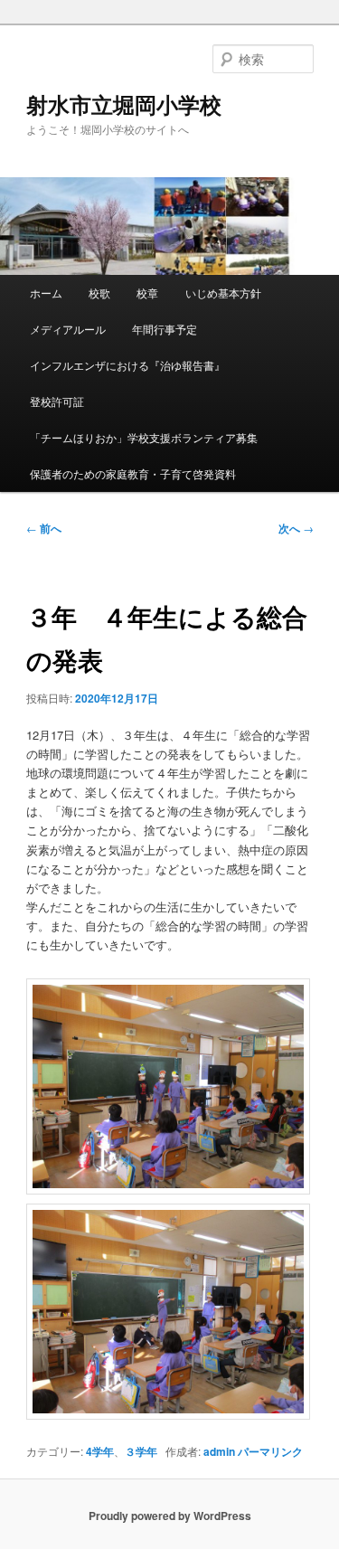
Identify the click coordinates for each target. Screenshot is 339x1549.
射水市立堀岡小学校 (123, 104)
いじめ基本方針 (223, 292)
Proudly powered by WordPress (170, 1515)
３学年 (141, 1451)
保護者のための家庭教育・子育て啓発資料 (133, 473)
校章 (147, 292)
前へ (43, 528)
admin (219, 1451)
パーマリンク (270, 1451)
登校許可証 (57, 401)
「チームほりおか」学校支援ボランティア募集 (144, 437)
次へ (296, 528)
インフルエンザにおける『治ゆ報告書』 (127, 365)
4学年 (100, 1451)
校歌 (99, 292)
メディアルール (68, 328)
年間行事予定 (164, 328)
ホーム (46, 292)
